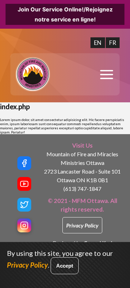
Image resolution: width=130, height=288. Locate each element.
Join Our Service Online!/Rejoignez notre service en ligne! (65, 14)
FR (112, 42)
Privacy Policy (82, 225)
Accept (64, 266)
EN (98, 42)
